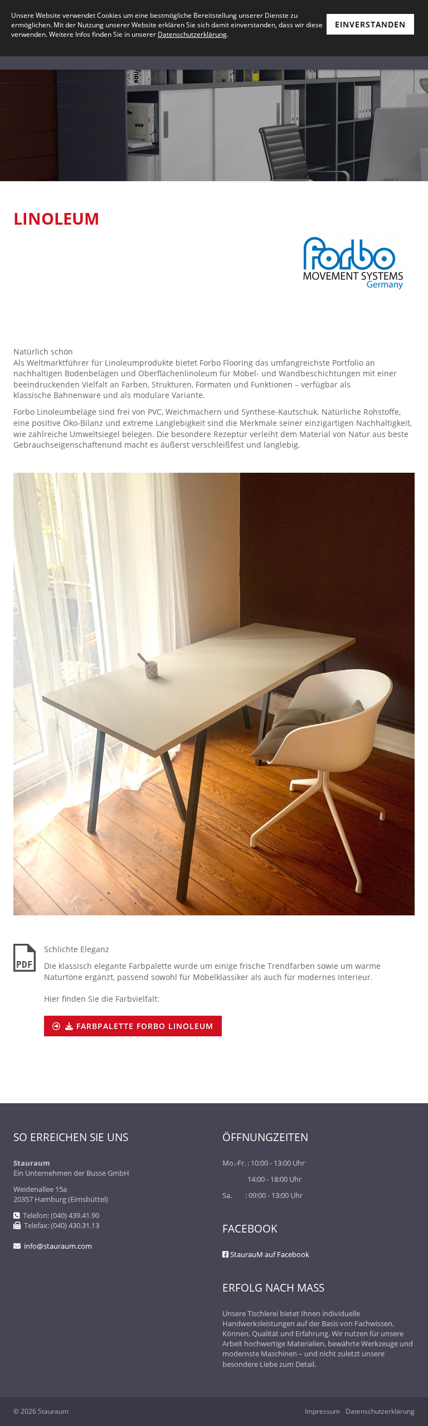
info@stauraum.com (58, 1246)
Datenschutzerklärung (380, 1411)
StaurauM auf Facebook (269, 1254)
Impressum (322, 1411)
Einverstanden (370, 24)
